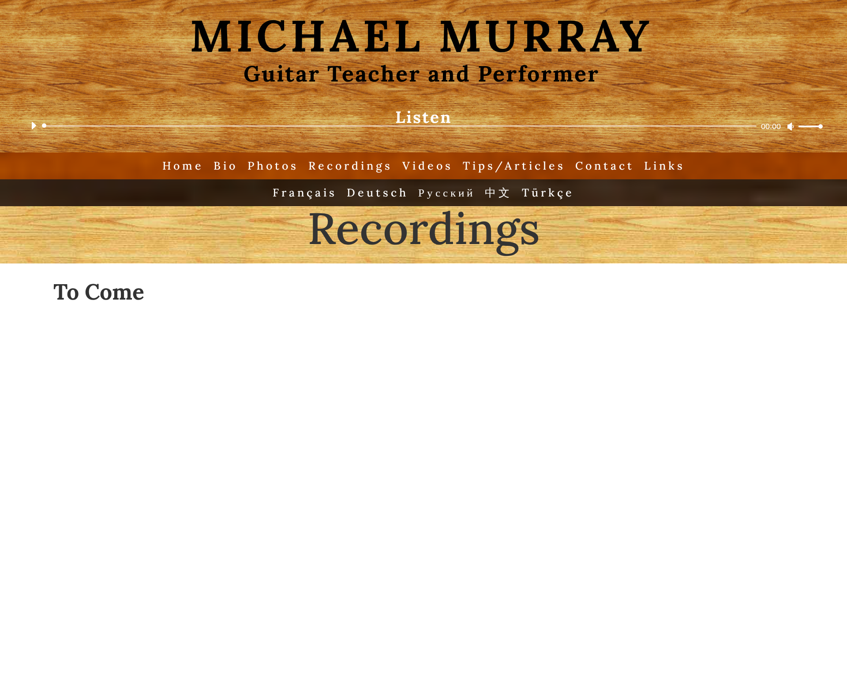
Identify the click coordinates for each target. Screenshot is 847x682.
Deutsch (378, 192)
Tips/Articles (514, 166)
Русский (446, 192)
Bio (226, 166)
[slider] (808, 126)
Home (183, 166)
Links (664, 166)
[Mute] (791, 126)
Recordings (350, 166)
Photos (273, 166)
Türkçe (548, 192)
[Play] (33, 126)
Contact (604, 166)
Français (305, 192)
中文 (498, 192)
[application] (423, 126)
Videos (427, 166)
